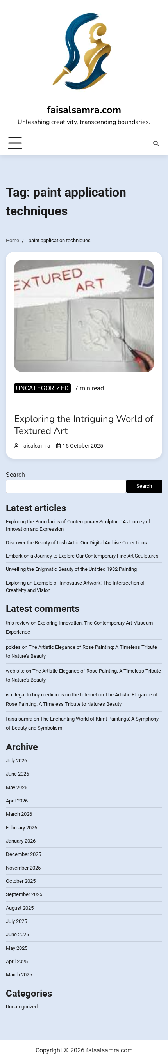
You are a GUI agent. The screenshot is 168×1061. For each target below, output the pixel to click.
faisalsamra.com (84, 110)
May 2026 (16, 787)
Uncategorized (42, 388)
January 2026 (21, 841)
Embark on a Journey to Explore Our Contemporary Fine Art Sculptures (82, 556)
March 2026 (19, 814)
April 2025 (17, 961)
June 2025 (17, 934)
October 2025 (21, 881)
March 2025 (19, 975)
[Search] (156, 143)
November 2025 (23, 868)
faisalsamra (35, 446)
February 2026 (21, 828)
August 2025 (20, 908)
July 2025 (16, 921)
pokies (13, 647)
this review (18, 623)
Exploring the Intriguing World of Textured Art (83, 425)
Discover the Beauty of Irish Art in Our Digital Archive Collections (76, 543)
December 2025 (23, 854)
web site (15, 671)
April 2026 (17, 801)
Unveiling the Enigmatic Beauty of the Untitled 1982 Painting (71, 569)
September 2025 (24, 894)
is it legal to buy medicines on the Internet (51, 695)
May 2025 (16, 948)
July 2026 (16, 760)
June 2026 (17, 774)
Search (15, 474)
